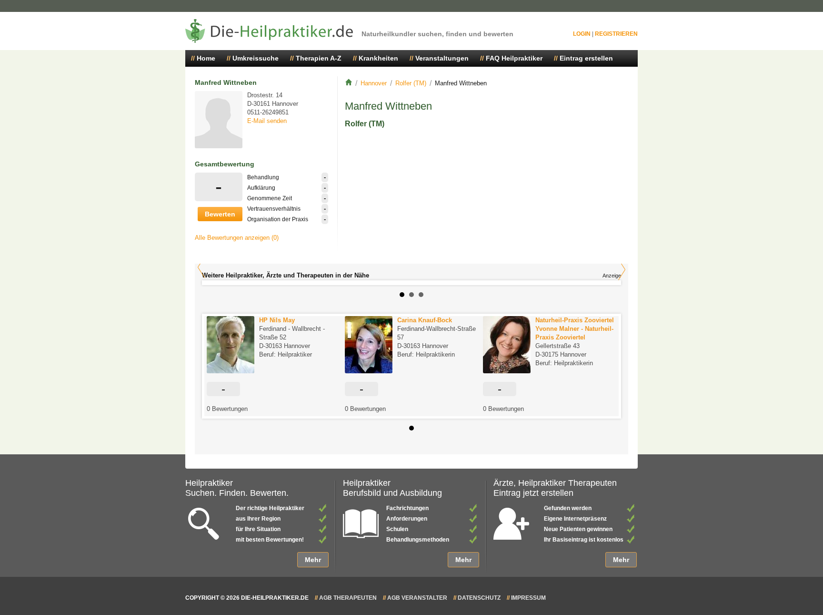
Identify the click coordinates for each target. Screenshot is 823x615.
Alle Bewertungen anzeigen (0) (237, 237)
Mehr (313, 560)
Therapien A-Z (318, 58)
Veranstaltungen (442, 58)
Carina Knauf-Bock (424, 320)
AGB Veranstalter (417, 597)
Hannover (374, 83)
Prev (201, 267)
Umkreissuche (255, 58)
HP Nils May (277, 320)
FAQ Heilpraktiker (514, 58)
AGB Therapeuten (348, 597)
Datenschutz (479, 597)
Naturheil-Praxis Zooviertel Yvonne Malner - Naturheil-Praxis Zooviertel (574, 329)
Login (582, 34)
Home (206, 58)
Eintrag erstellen (586, 58)
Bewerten (220, 214)
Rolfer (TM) (410, 83)
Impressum (528, 597)
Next (621, 269)
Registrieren (616, 34)
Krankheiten (378, 58)
